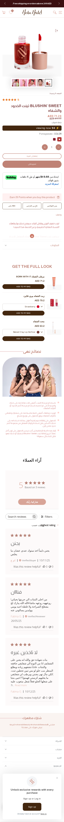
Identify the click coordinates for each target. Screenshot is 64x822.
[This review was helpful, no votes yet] (44, 566)
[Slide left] (5, 4)
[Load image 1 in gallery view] (48, 82)
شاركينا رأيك (32, 501)
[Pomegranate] (59, 139)
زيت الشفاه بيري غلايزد (33, 296)
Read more (21, 685)
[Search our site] (55, 12)
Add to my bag (23, 287)
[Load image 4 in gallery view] (23, 82)
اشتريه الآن (32, 164)
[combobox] (45, 525)
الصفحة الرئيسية (56, 93)
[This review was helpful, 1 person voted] (44, 627)
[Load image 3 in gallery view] (32, 82)
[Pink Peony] (54, 139)
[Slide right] (59, 4)
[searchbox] (18, 516)
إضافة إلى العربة (32, 156)
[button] (23, 307)
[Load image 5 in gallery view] (15, 82)
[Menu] (60, 12)
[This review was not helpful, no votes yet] (50, 566)
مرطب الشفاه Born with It (30, 276)
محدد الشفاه (38, 321)
